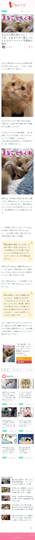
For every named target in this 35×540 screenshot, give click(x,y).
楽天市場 (21, 362)
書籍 (31, 46)
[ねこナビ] (17, 7)
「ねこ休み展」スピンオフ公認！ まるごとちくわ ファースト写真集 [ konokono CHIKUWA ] (23, 348)
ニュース (4, 11)
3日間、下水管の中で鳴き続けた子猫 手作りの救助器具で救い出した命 (23, 499)
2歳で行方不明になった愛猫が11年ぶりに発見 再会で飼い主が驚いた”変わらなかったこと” (17, 519)
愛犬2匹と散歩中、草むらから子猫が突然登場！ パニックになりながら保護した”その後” (22, 482)
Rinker (25, 355)
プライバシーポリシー (7, 534)
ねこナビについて (21, 534)
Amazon (20, 359)
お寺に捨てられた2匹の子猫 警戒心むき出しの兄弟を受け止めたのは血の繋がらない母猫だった (17, 508)
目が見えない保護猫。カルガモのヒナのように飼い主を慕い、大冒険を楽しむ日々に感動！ (23, 490)
